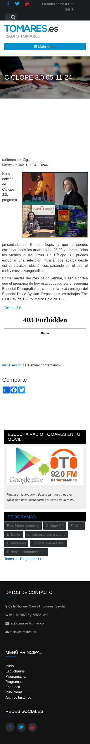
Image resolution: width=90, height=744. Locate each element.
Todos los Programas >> (23, 559)
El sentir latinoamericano (26, 552)
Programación (16, 676)
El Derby (14, 534)
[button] (45, 46)
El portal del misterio (48, 543)
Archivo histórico (18, 697)
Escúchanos (15, 671)
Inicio (9, 666)
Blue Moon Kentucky (23, 526)
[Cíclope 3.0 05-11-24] (55, 205)
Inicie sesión (12, 365)
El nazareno (16, 543)
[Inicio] (31, 31)
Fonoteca (12, 687)
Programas (22, 517)
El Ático (76, 526)
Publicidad (13, 692)
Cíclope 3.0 (12, 308)
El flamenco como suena (46, 534)
